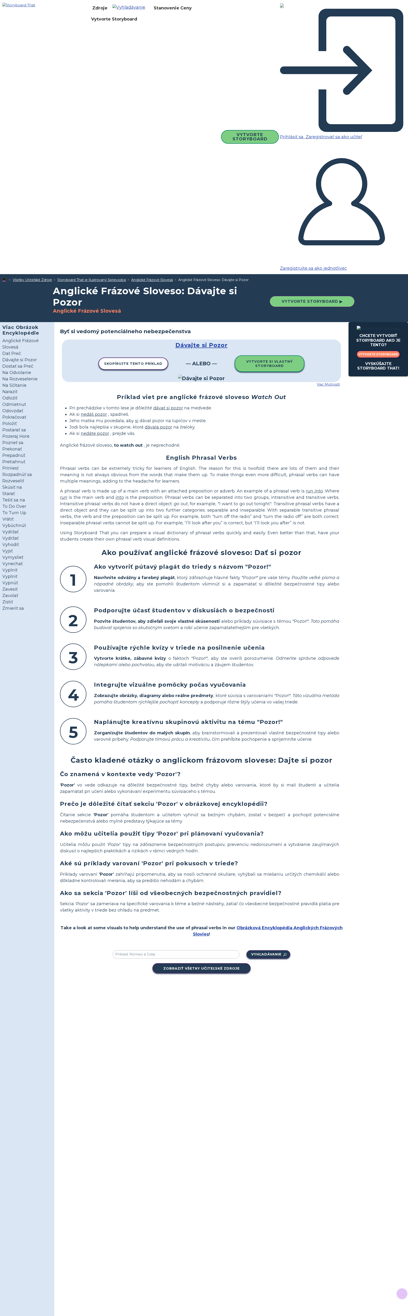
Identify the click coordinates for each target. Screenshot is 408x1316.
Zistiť (7, 602)
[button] (130, 8)
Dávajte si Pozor (19, 359)
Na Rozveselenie (20, 379)
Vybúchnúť (14, 525)
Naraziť (9, 391)
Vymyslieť (12, 557)
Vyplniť (9, 570)
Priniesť (10, 468)
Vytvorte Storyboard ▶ (312, 301)
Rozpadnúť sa (17, 474)
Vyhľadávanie (266, 954)
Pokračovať (14, 417)
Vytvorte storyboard (378, 354)
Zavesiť (10, 589)
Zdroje (99, 8)
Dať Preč (11, 353)
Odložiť (9, 398)
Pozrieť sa (12, 442)
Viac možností (328, 384)
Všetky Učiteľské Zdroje (32, 280)
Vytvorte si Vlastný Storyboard (269, 363)
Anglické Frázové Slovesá (152, 280)
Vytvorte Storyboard (114, 19)
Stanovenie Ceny (173, 8)
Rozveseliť (13, 481)
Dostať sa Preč (17, 366)
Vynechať (12, 563)
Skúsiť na (12, 487)
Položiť (9, 423)
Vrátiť (8, 519)
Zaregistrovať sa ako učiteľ (333, 136)
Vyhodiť (10, 544)
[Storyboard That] (18, 5)
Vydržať (10, 531)
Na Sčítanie (14, 385)
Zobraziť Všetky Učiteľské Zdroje (201, 968)
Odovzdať (12, 410)
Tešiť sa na (13, 500)
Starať (8, 493)
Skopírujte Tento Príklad (133, 364)
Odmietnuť (14, 404)
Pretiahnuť (13, 461)
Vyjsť (7, 551)
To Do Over (14, 506)
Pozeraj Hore (16, 436)
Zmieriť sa (13, 608)
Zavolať (10, 595)
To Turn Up (14, 512)
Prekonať (12, 449)
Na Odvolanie (16, 372)
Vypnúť (10, 582)
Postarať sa (14, 430)
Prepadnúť (13, 455)
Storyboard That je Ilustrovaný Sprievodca (91, 280)
